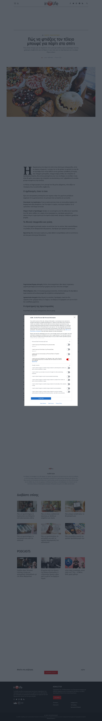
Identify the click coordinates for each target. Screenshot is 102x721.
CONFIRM (41, 398)
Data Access (51, 403)
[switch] (68, 345)
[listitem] (51, 341)
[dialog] (51, 360)
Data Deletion (43, 403)
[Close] (75, 317)
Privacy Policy (59, 403)
